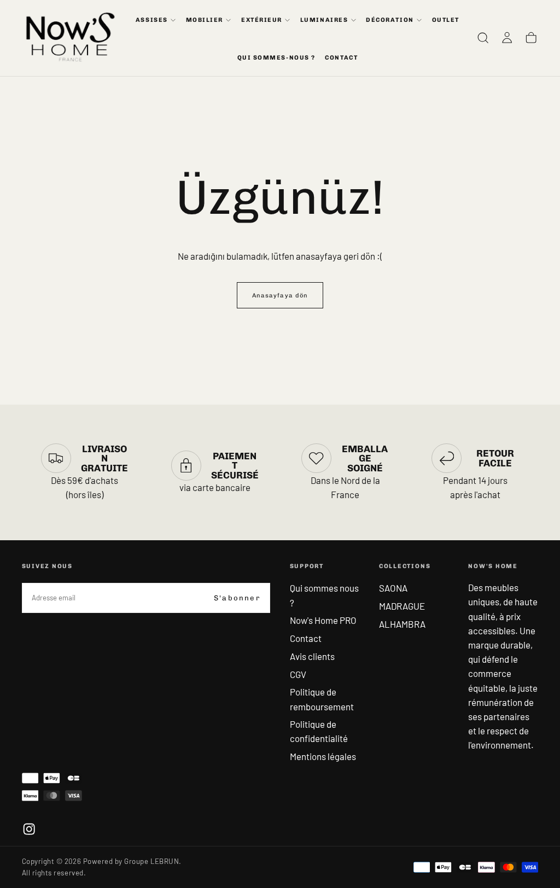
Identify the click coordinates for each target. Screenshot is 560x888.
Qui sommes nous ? (324, 594)
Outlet (445, 20)
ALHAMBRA (402, 623)
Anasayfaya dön (280, 295)
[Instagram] (29, 829)
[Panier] (531, 38)
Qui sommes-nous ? (276, 57)
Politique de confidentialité (319, 731)
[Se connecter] (507, 38)
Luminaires (324, 20)
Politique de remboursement (322, 698)
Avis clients (312, 656)
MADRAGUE (402, 605)
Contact (306, 638)
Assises (152, 20)
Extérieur (261, 20)
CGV (298, 674)
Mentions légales (323, 756)
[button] (483, 38)
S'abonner (237, 598)
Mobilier (204, 20)
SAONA (393, 587)
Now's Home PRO (323, 620)
